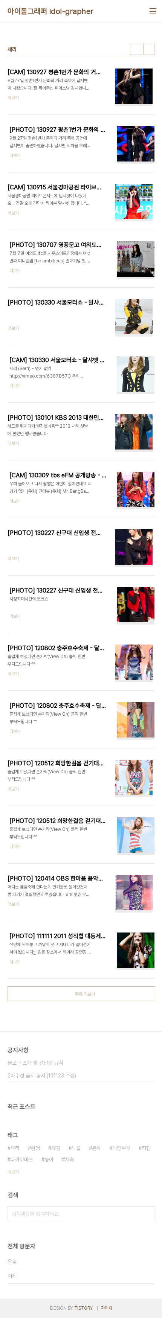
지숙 (69, 1159)
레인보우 (121, 1148)
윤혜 (96, 1148)
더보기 (13, 1172)
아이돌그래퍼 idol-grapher (51, 11)
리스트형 (148, 49)
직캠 (146, 1148)
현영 (35, 1148)
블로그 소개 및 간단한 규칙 (35, 1063)
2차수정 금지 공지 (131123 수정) (42, 1076)
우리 (15, 1148)
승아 (48, 1159)
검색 (147, 1214)
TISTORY (83, 1308)
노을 (76, 1148)
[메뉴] (153, 11)
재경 (55, 1148)
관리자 (106, 1308)
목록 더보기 (85, 994)
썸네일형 (135, 49)
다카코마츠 (22, 1159)
